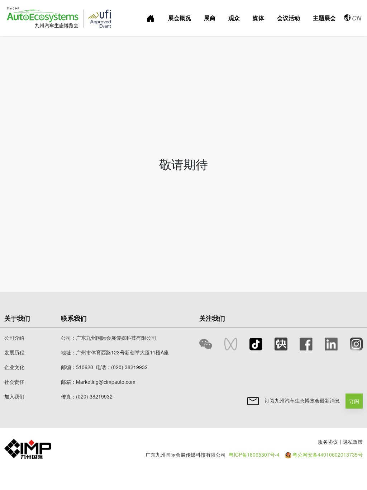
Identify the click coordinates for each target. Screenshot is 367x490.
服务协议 (328, 441)
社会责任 (14, 381)
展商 (209, 18)
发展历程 (14, 352)
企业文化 (14, 367)
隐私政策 (353, 441)
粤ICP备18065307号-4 (254, 454)
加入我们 (14, 396)
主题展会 (324, 18)
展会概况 (179, 18)
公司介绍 (14, 337)
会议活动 (288, 18)
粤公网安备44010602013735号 (327, 454)
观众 (234, 18)
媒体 (258, 18)
